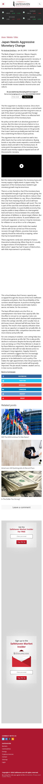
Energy (4, 751)
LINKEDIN (22, 389)
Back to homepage (8, 372)
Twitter (22, 381)
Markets (4, 746)
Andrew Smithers (10, 50)
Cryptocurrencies (8, 754)
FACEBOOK (22, 376)
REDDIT (22, 394)
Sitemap (5, 759)
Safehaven (6, 743)
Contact (4, 757)
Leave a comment (21, 507)
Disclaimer (28, 775)
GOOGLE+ (22, 385)
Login (4, 762)
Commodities (6, 749)
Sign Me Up (22, 542)
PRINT (22, 398)
